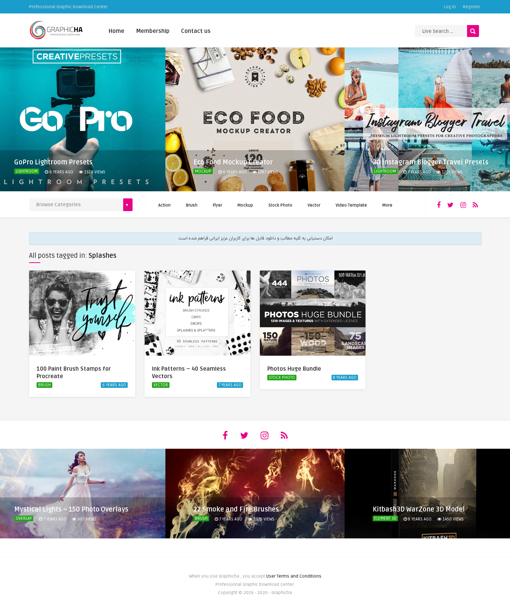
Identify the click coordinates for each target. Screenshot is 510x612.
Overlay (24, 518)
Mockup (203, 171)
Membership (153, 31)
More (387, 205)
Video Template (351, 205)
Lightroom (27, 171)
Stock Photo (280, 205)
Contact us (196, 31)
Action (164, 205)
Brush (192, 205)
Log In (450, 7)
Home (116, 31)
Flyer (217, 205)
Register (471, 7)
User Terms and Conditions (293, 576)
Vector (314, 205)
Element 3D (385, 518)
